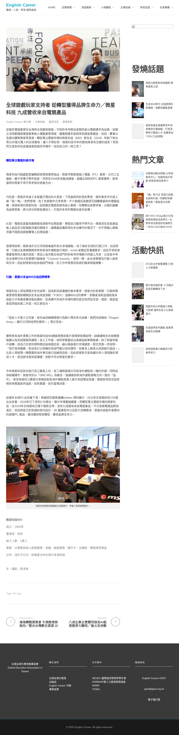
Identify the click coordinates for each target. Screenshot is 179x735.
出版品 (52, 681)
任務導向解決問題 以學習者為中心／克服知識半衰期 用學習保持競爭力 (159, 177)
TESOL (96, 689)
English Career (21, 5)
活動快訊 (148, 250)
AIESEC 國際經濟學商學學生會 (109, 678)
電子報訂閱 (154, 699)
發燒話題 (148, 69)
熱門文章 (148, 159)
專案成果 (54, 689)
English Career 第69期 (18, 121)
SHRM (95, 685)
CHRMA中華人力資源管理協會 (109, 681)
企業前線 (40, 121)
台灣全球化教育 (57, 678)
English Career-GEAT (154, 678)
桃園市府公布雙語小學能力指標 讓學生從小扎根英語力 (159, 310)
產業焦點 (67, 121)
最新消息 (54, 121)
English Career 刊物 (60, 685)
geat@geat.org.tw (154, 688)
